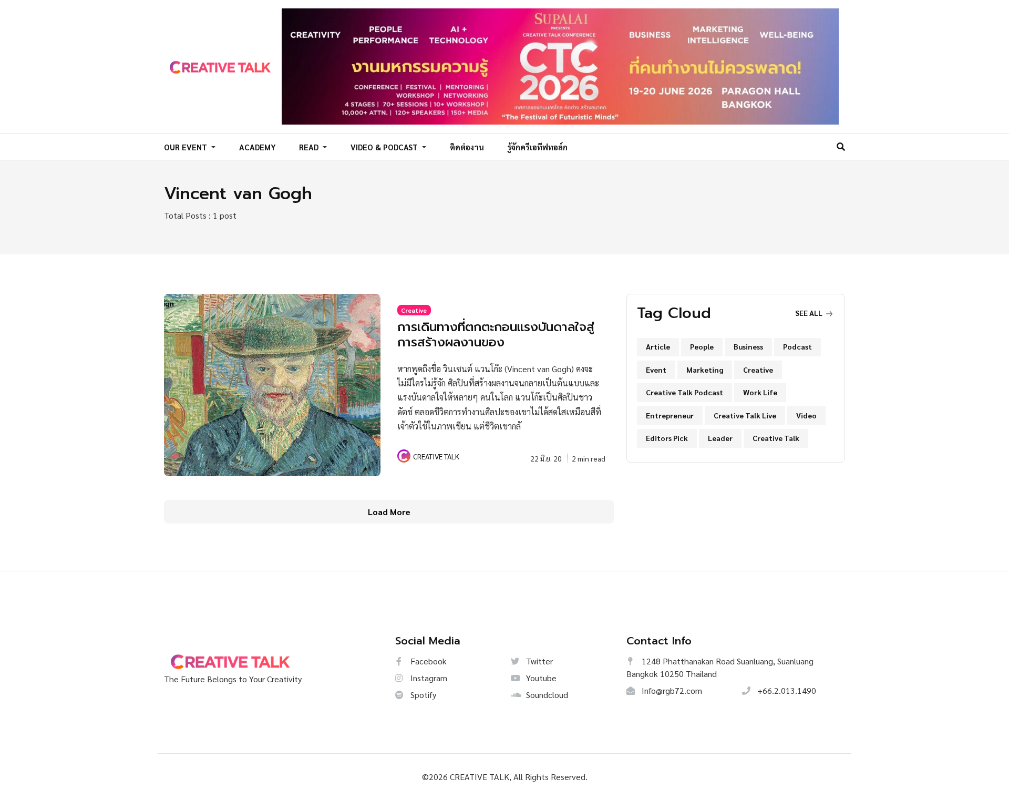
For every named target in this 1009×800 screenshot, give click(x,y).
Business (748, 346)
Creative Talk (776, 438)
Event (656, 369)
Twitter (538, 660)
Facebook (427, 660)
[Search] (841, 146)
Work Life (760, 392)
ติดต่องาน (467, 147)
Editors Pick (667, 438)
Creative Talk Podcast (684, 392)
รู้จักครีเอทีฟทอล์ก (537, 147)
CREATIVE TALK (436, 456)
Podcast (797, 346)
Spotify (422, 694)
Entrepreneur (670, 415)
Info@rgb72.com (671, 690)
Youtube (540, 677)
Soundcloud (546, 694)
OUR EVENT (186, 147)
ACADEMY (257, 147)
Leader (720, 438)
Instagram (427, 677)
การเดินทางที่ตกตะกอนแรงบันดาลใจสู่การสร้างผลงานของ (495, 334)
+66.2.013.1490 (785, 690)
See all (809, 312)
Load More (389, 511)
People (702, 346)
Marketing (704, 369)
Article (658, 346)
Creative (414, 310)
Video (806, 415)
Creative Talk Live (745, 415)
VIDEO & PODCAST (385, 147)
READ (310, 147)
